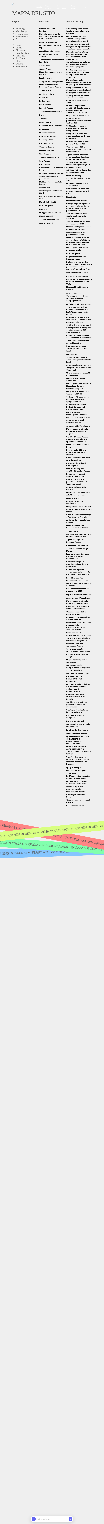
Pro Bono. (20, 58)
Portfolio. (20, 55)
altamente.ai (22, 66)
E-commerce (22, 34)
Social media (22, 36)
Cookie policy (71, 919)
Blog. (18, 61)
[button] (91, 7)
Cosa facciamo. (23, 53)
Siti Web (80, 886)
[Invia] (70, 1519)
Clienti (19, 47)
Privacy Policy (81, 919)
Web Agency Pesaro (80, 923)
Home (19, 45)
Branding (20, 28)
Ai (17, 39)
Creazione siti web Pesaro (64, 923)
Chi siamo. (21, 50)
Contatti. (20, 63)
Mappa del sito (61, 919)
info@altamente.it (44, 883)
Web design (21, 31)
